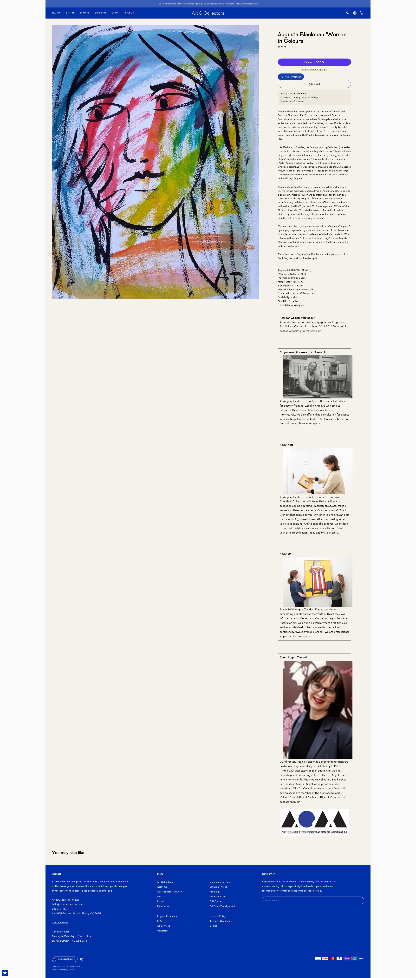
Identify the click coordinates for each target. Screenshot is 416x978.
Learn (115, 13)
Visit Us (161, 897)
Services (84, 13)
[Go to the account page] (354, 13)
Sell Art (70, 13)
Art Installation (218, 897)
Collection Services (220, 882)
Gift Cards (215, 901)
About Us (129, 13)
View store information (292, 101)
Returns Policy (218, 916)
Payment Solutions (167, 916)
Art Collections (165, 882)
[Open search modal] (347, 13)
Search (214, 926)
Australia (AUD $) (65, 959)
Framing (214, 892)
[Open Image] (155, 162)
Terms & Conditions (221, 921)
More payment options (314, 70)
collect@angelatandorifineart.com (300, 331)
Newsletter (163, 906)
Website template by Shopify (63, 970)
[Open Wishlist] (5, 973)
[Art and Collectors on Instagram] (81, 959)
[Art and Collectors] (208, 13)
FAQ (159, 921)
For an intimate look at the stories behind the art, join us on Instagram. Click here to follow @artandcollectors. (208, 4)
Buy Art (56, 13)
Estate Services (218, 887)
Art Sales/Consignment (222, 906)
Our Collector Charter (169, 892)
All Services (163, 926)
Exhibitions (100, 13)
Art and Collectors (74, 966)
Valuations (163, 931)
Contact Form (60, 923)
